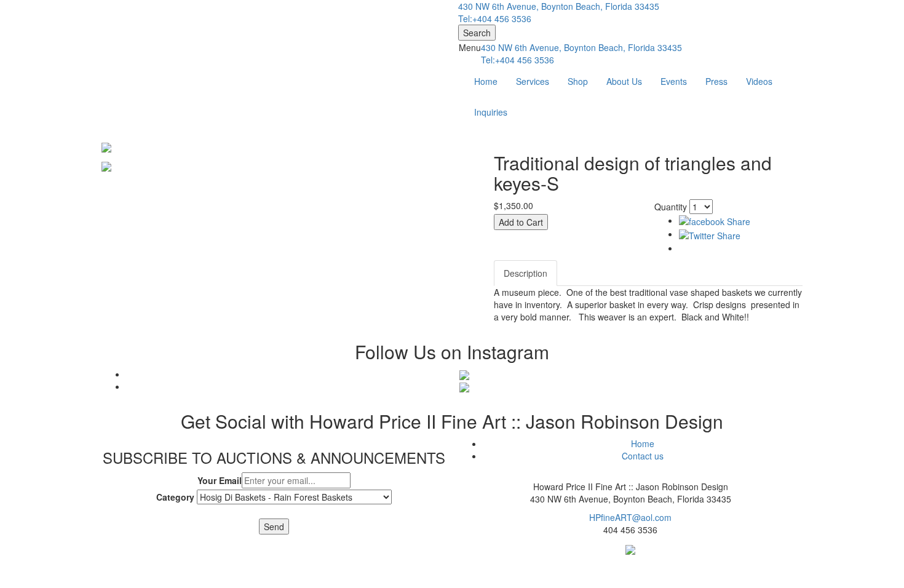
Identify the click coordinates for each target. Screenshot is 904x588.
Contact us (643, 456)
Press (716, 81)
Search (477, 32)
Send (274, 526)
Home (486, 81)
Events (673, 81)
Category (175, 497)
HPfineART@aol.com (630, 517)
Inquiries (490, 112)
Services (532, 81)
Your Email (219, 480)
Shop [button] (578, 81)
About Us (624, 81)
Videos (759, 81)
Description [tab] (525, 273)
